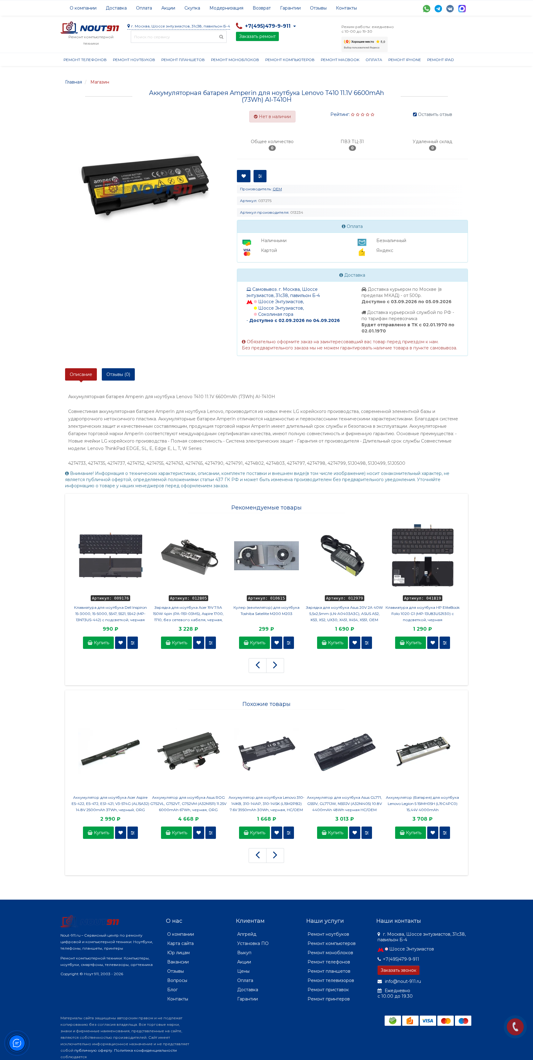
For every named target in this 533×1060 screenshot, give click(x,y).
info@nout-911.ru (402, 981)
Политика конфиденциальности (145, 1050)
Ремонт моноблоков (235, 59)
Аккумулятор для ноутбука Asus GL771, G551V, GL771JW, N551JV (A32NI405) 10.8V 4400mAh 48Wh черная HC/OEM (344, 803)
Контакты (346, 8)
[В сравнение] (132, 643)
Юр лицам (178, 952)
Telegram (438, 8)
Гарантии (290, 8)
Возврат (262, 8)
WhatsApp (426, 8)
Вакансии (178, 962)
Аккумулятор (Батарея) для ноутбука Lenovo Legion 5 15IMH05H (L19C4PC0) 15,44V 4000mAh (422, 803)
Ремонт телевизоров (331, 980)
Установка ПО (253, 943)
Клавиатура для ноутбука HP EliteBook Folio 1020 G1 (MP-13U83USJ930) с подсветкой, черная (423, 613)
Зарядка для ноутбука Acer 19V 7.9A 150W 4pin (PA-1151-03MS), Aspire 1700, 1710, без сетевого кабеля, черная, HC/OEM (188, 614)
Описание (81, 374)
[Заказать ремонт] (515, 1026)
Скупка (192, 8)
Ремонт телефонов (85, 59)
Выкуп (244, 952)
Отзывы (318, 8)
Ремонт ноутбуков (134, 59)
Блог (172, 989)
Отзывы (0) (118, 374)
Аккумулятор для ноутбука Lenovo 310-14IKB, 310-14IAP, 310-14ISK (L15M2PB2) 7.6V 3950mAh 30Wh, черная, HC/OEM (266, 803)
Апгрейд (246, 934)
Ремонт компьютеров (290, 59)
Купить (101, 642)
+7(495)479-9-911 (401, 959)
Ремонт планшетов (183, 59)
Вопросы (177, 980)
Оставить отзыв (435, 114)
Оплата (144, 8)
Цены (243, 971)
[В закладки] (120, 643)
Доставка (116, 8)
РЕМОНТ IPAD (440, 59)
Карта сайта (180, 943)
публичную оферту (93, 1050)
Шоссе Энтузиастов (411, 949)
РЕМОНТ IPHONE (404, 59)
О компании (83, 8)
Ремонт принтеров (329, 999)
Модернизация (226, 8)
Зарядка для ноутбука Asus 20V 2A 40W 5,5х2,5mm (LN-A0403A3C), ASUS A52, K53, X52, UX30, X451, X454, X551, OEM (344, 613)
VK (450, 8)
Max (462, 8)
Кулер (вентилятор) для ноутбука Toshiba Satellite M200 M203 (266, 610)
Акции (168, 8)
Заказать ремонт (257, 36)
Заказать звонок (398, 970)
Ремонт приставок (328, 989)
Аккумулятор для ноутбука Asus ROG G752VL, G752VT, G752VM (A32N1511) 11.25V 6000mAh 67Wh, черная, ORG (188, 803)
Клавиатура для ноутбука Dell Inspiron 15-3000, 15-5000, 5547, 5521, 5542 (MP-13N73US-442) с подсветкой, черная (110, 613)
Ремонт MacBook (340, 59)
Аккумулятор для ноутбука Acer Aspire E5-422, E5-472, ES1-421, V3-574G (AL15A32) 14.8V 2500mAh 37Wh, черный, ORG (110, 803)
